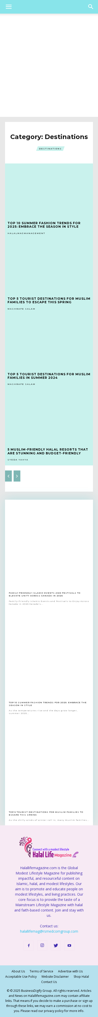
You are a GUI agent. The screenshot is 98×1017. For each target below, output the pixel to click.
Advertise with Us (70, 971)
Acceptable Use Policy (21, 976)
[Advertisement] (49, 65)
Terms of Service (41, 971)
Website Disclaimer (55, 976)
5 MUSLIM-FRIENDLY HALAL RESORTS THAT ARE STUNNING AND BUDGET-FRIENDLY (48, 451)
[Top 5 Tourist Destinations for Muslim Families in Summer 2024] (49, 341)
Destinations (50, 148)
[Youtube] (69, 946)
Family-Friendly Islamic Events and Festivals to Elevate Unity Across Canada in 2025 (44, 594)
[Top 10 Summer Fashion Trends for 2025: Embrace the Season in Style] (49, 189)
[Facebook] (29, 946)
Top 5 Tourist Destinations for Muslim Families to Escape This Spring (49, 300)
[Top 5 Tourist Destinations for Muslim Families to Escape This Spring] (49, 265)
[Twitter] (56, 946)
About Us (18, 971)
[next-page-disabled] (17, 476)
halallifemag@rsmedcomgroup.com (49, 931)
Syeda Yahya (18, 459)
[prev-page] (8, 476)
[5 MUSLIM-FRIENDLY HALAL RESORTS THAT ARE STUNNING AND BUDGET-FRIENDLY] (49, 416)
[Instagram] (42, 945)
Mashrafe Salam (21, 309)
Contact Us (49, 982)
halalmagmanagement (26, 233)
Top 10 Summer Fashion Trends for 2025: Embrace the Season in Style (44, 224)
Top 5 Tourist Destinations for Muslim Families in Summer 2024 (49, 376)
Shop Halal (81, 976)
